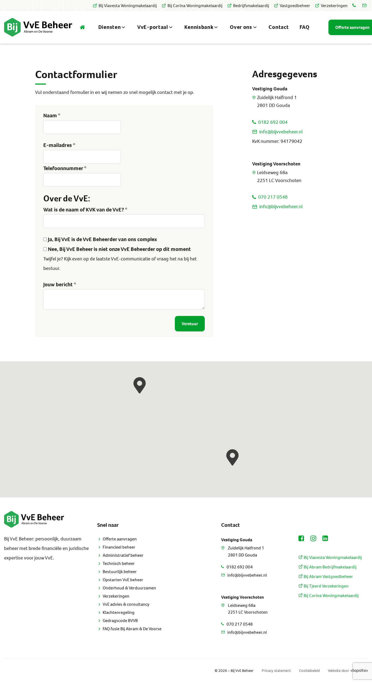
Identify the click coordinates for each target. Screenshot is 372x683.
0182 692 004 (273, 122)
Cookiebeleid (309, 670)
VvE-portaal (152, 27)
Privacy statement (276, 670)
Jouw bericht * (59, 284)
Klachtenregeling (119, 612)
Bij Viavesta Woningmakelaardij (128, 5)
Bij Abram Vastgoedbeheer (328, 576)
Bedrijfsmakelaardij (251, 5)
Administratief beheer (123, 555)
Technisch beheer (119, 563)
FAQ (304, 27)
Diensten (109, 27)
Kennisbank (198, 27)
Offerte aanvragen (120, 539)
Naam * (51, 115)
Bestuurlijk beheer (120, 571)
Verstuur (190, 324)
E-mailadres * (59, 145)
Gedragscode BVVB (120, 620)
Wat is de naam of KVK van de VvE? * (85, 209)
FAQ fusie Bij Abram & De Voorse (132, 629)
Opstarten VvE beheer (123, 580)
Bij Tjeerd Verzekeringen (326, 586)
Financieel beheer (119, 547)
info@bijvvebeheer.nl (281, 131)
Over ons (241, 27)
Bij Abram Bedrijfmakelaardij (329, 567)
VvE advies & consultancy (126, 604)
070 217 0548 (273, 197)
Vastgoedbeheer (295, 5)
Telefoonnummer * (64, 168)
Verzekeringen (334, 5)
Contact (279, 27)
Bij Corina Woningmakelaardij (194, 5)
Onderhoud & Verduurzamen (129, 588)
